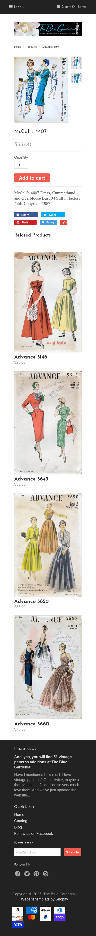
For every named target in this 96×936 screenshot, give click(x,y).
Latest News (25, 749)
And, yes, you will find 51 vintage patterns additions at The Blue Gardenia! (43, 762)
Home (19, 815)
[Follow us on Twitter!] (27, 875)
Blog (18, 827)
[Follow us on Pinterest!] (37, 875)
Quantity (21, 157)
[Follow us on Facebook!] (18, 875)
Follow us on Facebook (33, 834)
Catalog (20, 821)
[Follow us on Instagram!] (46, 875)
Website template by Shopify (44, 899)
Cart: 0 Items (74, 7)
